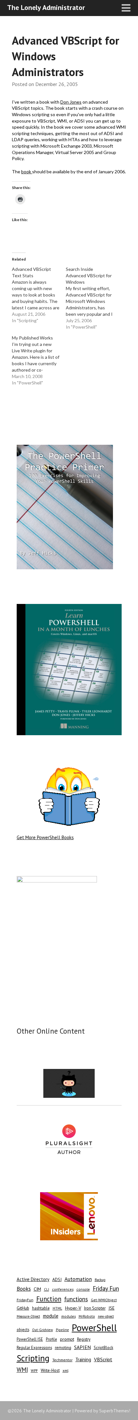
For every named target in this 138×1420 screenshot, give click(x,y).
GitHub (23, 1308)
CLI (46, 1289)
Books (24, 1288)
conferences (62, 1289)
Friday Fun (106, 1288)
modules (68, 1316)
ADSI (57, 1279)
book (26, 171)
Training (83, 1359)
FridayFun (25, 1299)
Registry (84, 1339)
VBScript (103, 1359)
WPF (34, 1370)
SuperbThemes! (114, 1411)
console (83, 1289)
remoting (63, 1347)
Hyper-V (73, 1308)
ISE (111, 1308)
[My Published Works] (39, 360)
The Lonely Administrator (46, 7)
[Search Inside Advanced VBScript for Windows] (93, 298)
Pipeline (62, 1330)
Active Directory (33, 1279)
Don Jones (71, 102)
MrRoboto (87, 1316)
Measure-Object (28, 1316)
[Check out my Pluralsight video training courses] (69, 1139)
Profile (51, 1339)
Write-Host (50, 1370)
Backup (100, 1280)
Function (48, 1299)
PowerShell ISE (30, 1339)
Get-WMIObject (104, 1299)
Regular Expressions (34, 1347)
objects (23, 1329)
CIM (37, 1289)
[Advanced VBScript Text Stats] (39, 295)
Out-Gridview (42, 1330)
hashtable (41, 1308)
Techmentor (62, 1359)
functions (76, 1299)
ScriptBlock (103, 1347)
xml (65, 1370)
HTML (57, 1308)
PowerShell (94, 1327)
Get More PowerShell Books (45, 837)
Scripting (33, 1358)
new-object (106, 1316)
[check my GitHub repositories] (69, 1083)
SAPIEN (82, 1347)
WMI (22, 1369)
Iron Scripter (95, 1308)
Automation (78, 1279)
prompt (67, 1339)
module (50, 1315)
